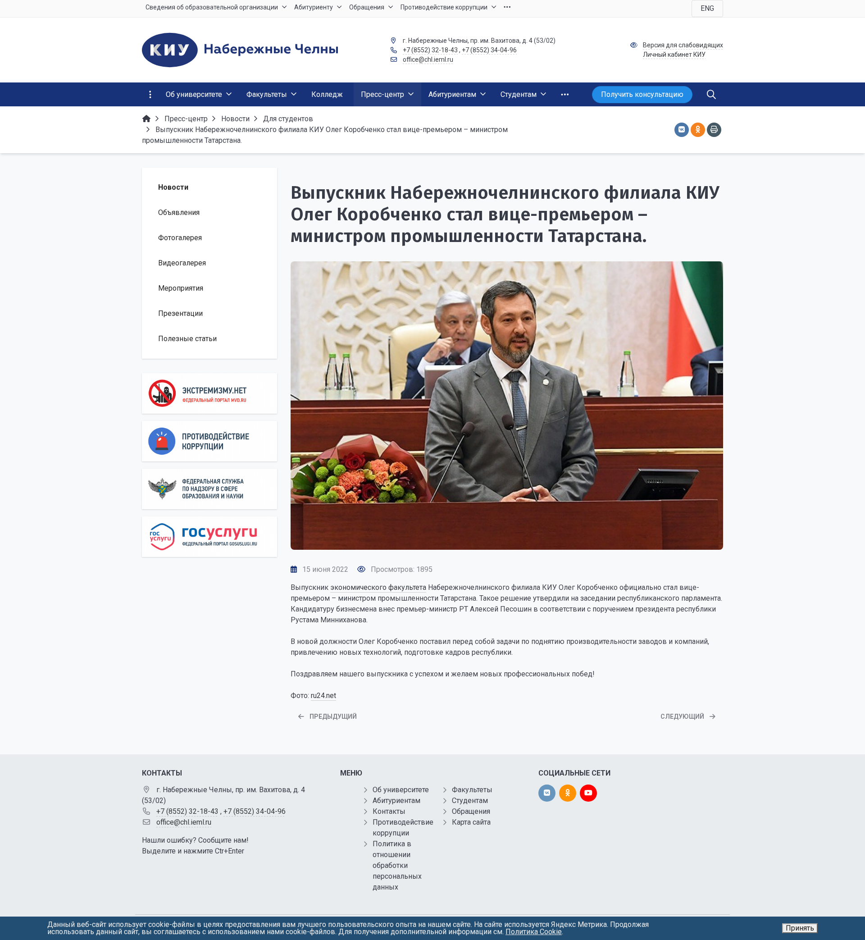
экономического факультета (378, 587)
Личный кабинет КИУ (674, 54)
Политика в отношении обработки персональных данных (397, 865)
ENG (707, 8)
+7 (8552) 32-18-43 (430, 50)
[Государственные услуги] (209, 536)
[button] (507, 540)
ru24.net (323, 695)
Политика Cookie (533, 931)
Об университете (401, 789)
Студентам (470, 800)
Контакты (389, 811)
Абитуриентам (396, 800)
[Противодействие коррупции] (209, 441)
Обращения (471, 811)
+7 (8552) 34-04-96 (489, 50)
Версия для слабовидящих (683, 45)
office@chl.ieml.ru (428, 59)
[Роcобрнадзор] (209, 489)
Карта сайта (471, 822)
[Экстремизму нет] (209, 393)
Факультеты (472, 789)
